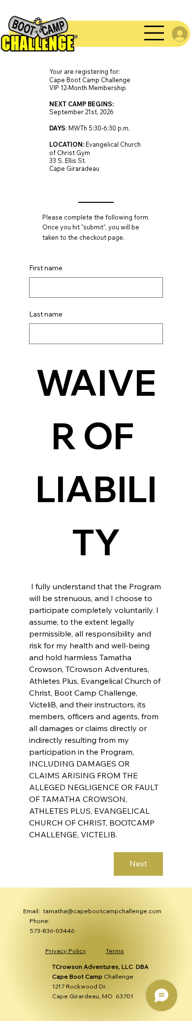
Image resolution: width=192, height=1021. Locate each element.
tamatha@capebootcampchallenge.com (102, 911)
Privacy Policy (65, 951)
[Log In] (172, 34)
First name (46, 267)
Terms (115, 951)
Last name (46, 314)
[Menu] (154, 33)
